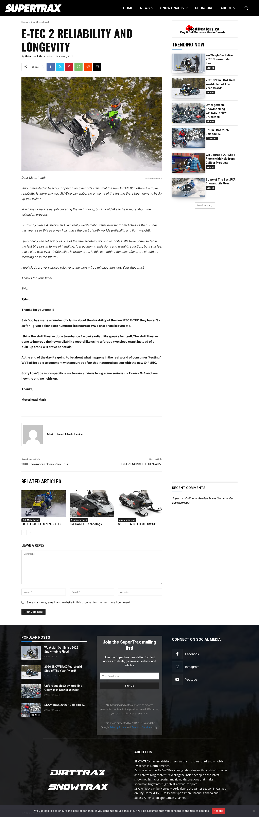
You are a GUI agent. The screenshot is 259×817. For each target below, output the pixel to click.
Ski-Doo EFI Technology (86, 524)
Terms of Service (141, 727)
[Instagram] (177, 666)
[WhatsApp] (78, 67)
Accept (218, 810)
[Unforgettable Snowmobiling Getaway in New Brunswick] (188, 113)
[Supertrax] (27, 8)
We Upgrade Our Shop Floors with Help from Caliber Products (220, 158)
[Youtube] (177, 679)
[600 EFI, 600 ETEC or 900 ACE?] (43, 503)
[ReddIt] (88, 67)
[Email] (97, 67)
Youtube (191, 679)
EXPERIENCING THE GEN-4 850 (141, 464)
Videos (210, 67)
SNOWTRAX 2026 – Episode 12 (64, 704)
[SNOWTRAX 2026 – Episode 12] (188, 138)
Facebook (192, 654)
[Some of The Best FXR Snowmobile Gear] (188, 187)
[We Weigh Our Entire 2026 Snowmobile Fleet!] (188, 63)
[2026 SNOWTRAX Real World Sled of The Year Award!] (188, 88)
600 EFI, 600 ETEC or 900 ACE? (41, 524)
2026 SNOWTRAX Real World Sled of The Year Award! (220, 84)
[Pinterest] (69, 67)
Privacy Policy (118, 727)
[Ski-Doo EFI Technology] (92, 503)
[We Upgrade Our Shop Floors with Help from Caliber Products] (188, 163)
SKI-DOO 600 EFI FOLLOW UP (137, 524)
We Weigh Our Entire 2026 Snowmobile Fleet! (219, 59)
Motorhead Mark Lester (39, 56)
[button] (246, 8)
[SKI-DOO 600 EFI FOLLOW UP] (140, 503)
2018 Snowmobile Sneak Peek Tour (44, 464)
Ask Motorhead (40, 22)
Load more (203, 205)
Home (24, 22)
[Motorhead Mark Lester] (33, 434)
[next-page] (30, 532)
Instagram (192, 667)
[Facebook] (51, 67)
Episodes (212, 138)
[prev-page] (24, 532)
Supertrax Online (182, 498)
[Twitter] (60, 67)
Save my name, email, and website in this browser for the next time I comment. (79, 602)
